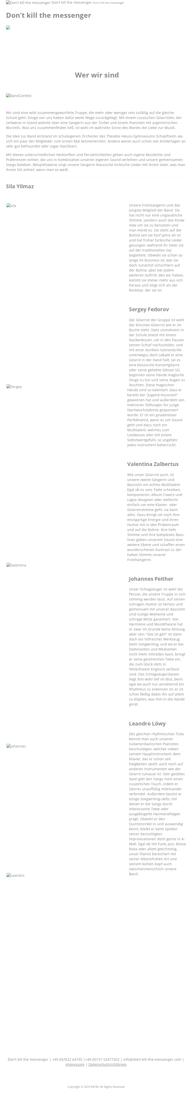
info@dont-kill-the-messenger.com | (153, 1059)
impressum (75, 1064)
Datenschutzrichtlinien (107, 1064)
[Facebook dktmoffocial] (95, 1078)
